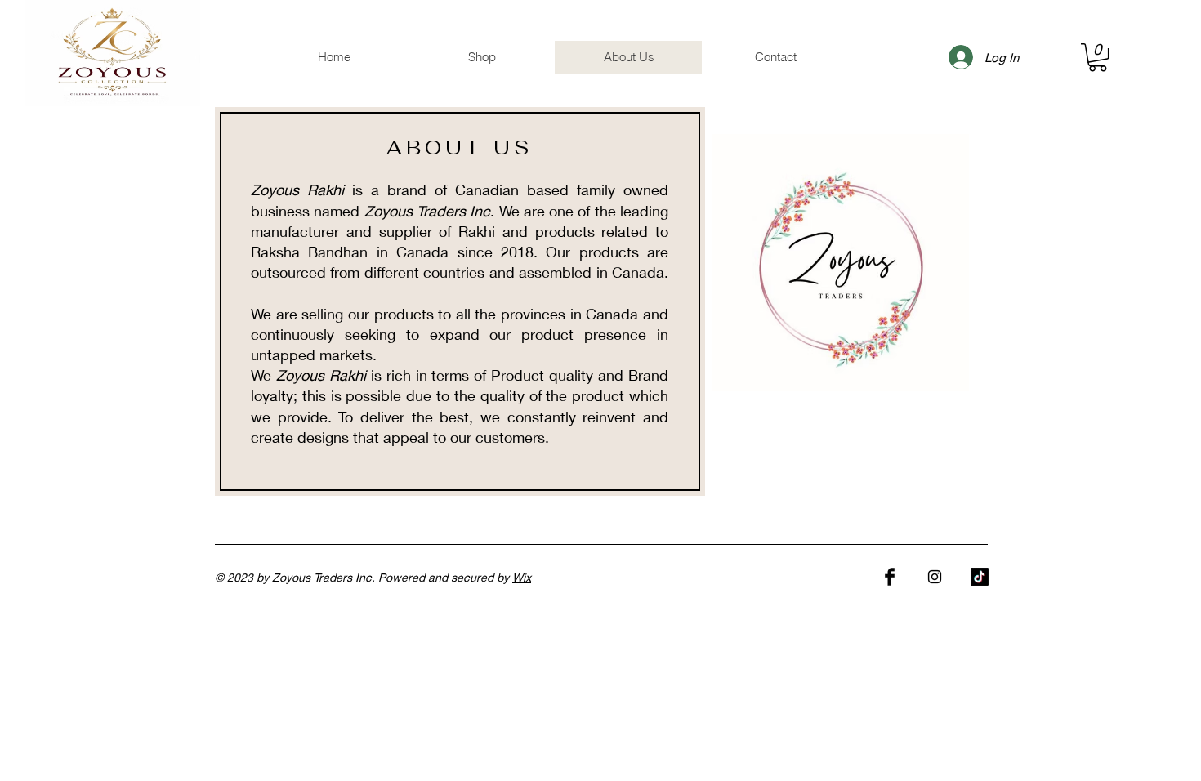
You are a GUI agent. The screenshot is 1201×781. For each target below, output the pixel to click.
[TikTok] (980, 577)
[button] (1097, 57)
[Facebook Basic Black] (890, 577)
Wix (521, 577)
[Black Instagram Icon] (935, 577)
